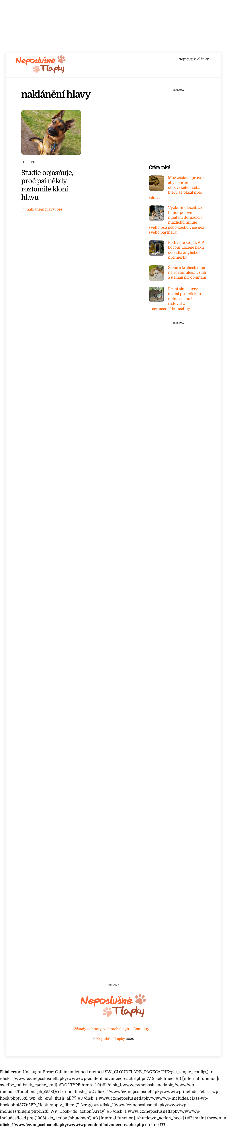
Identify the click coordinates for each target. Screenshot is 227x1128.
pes (60, 209)
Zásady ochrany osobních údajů (101, 1029)
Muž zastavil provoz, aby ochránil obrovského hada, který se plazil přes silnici (177, 188)
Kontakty (141, 1029)
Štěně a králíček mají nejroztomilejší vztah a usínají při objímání (187, 273)
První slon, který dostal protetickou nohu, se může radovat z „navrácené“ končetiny (175, 299)
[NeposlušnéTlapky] (40, 71)
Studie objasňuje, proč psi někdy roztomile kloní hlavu (47, 185)
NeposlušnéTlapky (110, 1039)
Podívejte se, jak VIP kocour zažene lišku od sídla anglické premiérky (186, 250)
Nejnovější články (193, 59)
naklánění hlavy (41, 209)
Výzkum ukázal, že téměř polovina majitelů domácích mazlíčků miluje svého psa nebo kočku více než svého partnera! (176, 220)
